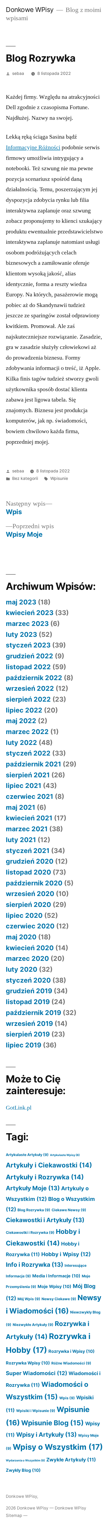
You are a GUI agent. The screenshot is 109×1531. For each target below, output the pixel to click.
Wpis (67, 1398)
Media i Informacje (56, 1275)
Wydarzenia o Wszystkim (25, 1460)
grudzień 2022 (29, 656)
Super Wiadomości (36, 1373)
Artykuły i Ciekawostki (49, 1165)
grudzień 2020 (29, 861)
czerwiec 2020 (30, 926)
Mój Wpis (28, 1299)
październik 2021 (33, 764)
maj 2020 (21, 937)
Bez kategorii (25, 478)
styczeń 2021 (27, 851)
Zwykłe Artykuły (71, 1459)
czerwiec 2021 (29, 796)
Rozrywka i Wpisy (71, 1351)
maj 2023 (21, 602)
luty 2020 (21, 969)
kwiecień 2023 (29, 613)
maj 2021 (20, 807)
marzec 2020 (27, 958)
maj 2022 (21, 721)
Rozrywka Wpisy (28, 1363)
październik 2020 (34, 883)
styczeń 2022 (28, 753)
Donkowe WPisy (30, 10)
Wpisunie (59, 478)
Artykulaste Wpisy (65, 1155)
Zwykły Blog (23, 1470)
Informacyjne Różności (33, 147)
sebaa (18, 73)
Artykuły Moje (33, 1188)
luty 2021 (21, 840)
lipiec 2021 (23, 786)
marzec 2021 (27, 829)
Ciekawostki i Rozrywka (30, 1232)
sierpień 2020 (28, 905)
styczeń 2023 (28, 645)
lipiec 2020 (24, 915)
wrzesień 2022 (30, 688)
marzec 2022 (27, 732)
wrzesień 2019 (29, 1023)
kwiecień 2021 (29, 818)
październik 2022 (34, 678)
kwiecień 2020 (30, 948)
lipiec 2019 (23, 1045)
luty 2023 (21, 634)
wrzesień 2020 (30, 894)
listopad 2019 (28, 1002)
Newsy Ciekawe (59, 1299)
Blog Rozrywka (33, 1210)
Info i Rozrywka (34, 1264)
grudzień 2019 (29, 991)
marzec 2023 (27, 624)
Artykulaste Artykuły (27, 1155)
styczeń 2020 (28, 980)
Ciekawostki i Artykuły (45, 1219)
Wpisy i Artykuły (46, 1434)
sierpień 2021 (28, 775)
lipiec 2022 (24, 710)
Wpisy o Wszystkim (58, 1447)
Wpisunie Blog (52, 1423)
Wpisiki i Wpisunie (35, 1411)
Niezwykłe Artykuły (33, 1325)
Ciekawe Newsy (69, 1210)
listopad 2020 (28, 872)
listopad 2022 (28, 667)
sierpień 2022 (28, 699)
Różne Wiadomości (71, 1363)
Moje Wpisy (54, 1286)
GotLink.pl (18, 1107)
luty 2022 (21, 743)
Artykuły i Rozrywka (45, 1177)
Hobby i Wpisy (66, 1254)
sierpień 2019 (28, 1034)
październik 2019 (33, 1013)
